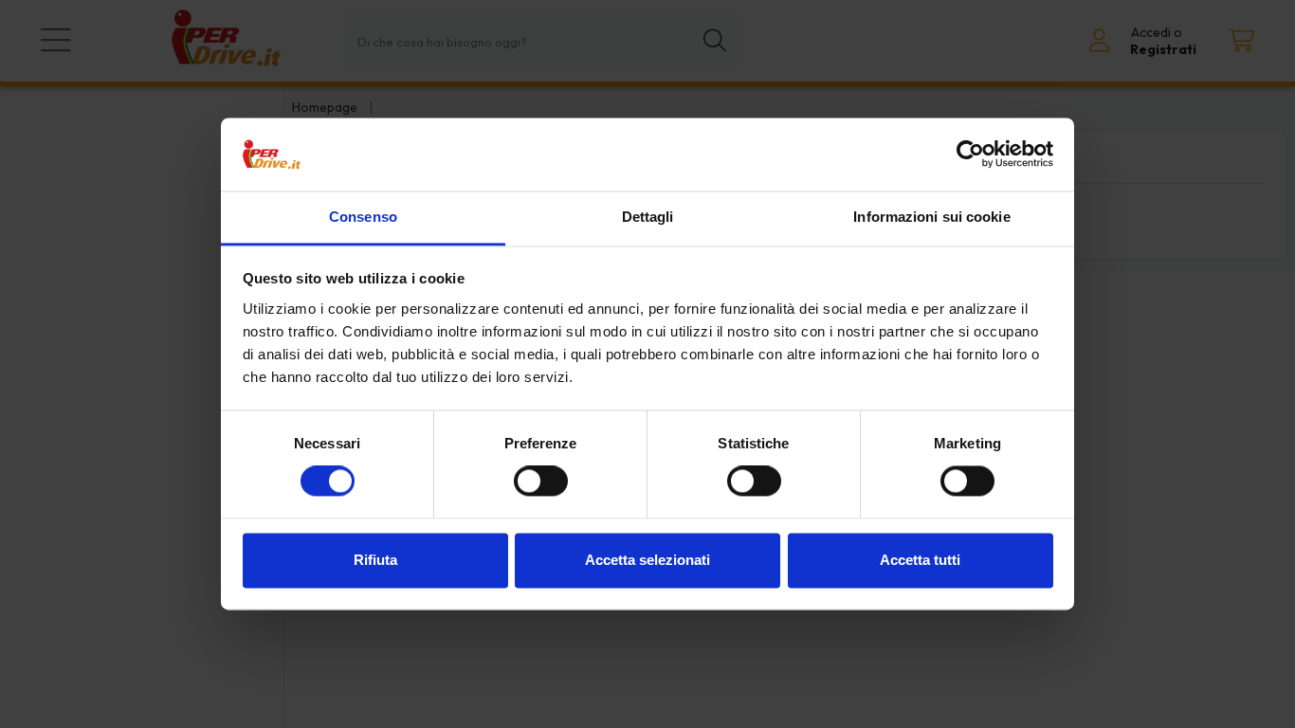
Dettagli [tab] (648, 217)
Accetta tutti (920, 560)
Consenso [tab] (363, 217)
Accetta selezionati (647, 560)
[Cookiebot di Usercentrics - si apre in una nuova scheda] (970, 154)
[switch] (541, 481)
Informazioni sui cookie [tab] (931, 217)
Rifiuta (375, 560)
